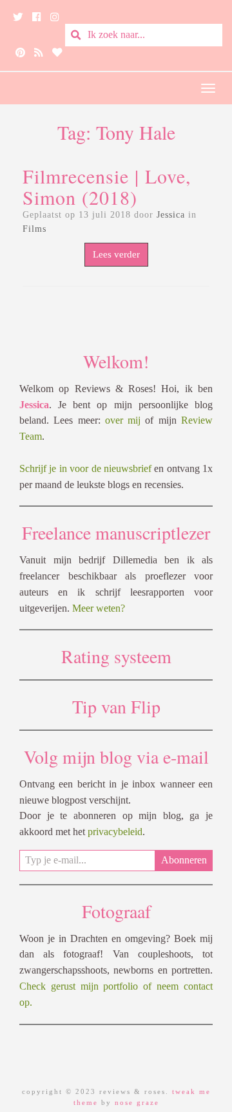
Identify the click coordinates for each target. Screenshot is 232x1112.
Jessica (171, 215)
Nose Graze (137, 1102)
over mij (122, 420)
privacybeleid (115, 831)
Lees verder (116, 254)
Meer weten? (98, 608)
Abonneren (184, 859)
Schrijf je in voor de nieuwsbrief (85, 468)
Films (34, 229)
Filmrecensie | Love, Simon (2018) (107, 186)
